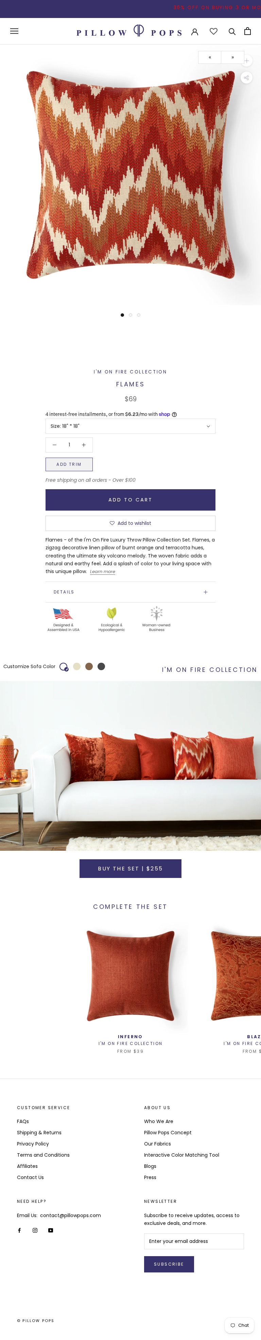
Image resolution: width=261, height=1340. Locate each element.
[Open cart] (247, 31)
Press (150, 1177)
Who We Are (158, 1121)
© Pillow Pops (36, 1320)
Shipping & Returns (39, 1132)
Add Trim (69, 464)
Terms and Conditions (43, 1155)
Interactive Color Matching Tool (181, 1155)
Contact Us (30, 1177)
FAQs (23, 1121)
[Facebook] (19, 1230)
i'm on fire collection (130, 372)
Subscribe (169, 1264)
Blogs (150, 1166)
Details (64, 592)
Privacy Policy (33, 1143)
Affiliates (27, 1166)
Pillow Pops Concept (168, 1132)
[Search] (232, 31)
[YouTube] (50, 1230)
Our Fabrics (157, 1143)
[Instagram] (35, 1230)
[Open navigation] (14, 31)
